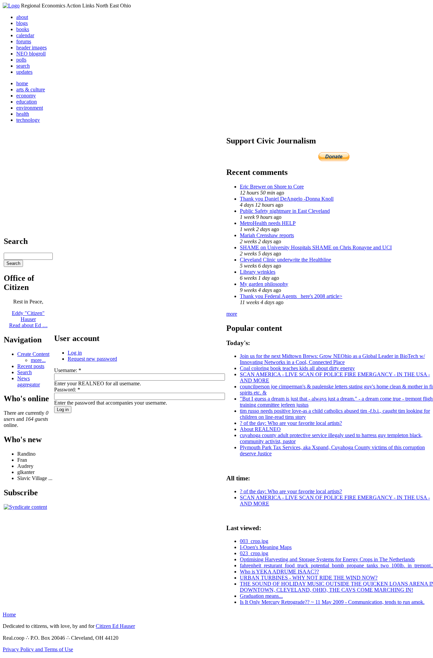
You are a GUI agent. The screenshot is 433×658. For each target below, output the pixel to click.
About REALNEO (260, 429)
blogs (22, 23)
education (26, 102)
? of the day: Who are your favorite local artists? (291, 423)
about (22, 17)
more (231, 314)
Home (9, 614)
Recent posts (30, 366)
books (22, 29)
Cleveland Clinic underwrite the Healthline (285, 260)
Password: (67, 389)
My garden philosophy (264, 284)
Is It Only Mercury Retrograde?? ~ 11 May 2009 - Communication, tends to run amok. (332, 602)
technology (28, 120)
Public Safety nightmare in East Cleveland (285, 211)
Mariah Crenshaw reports (267, 235)
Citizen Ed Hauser (115, 626)
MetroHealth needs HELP (268, 223)
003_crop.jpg (254, 541)
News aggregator (28, 381)
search (23, 66)
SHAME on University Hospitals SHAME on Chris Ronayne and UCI (316, 247)
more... (38, 360)
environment (29, 108)
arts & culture (30, 89)
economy (26, 95)
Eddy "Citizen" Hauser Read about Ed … (28, 319)
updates (24, 72)
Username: (67, 370)
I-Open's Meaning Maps (266, 547)
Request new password (92, 359)
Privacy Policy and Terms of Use (38, 649)
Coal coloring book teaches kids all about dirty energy (297, 368)
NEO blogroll (31, 53)
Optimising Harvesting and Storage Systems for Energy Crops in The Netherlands (327, 559)
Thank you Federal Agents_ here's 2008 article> (291, 296)
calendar (25, 35)
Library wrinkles (257, 272)
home (22, 83)
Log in (75, 353)
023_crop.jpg (254, 553)
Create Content (33, 354)
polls (21, 60)
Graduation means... (261, 596)
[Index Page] (11, 5)
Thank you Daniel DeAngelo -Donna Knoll (287, 199)
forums (23, 41)
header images (31, 47)
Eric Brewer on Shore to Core (272, 186)
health (22, 114)
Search (24, 372)
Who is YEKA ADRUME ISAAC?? (279, 571)
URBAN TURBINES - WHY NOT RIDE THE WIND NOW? (309, 578)
